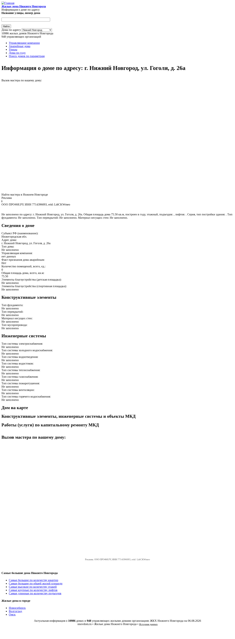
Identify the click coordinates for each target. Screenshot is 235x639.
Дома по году (17, 52)
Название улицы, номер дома (20, 13)
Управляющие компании (24, 42)
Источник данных (148, 624)
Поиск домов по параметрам (27, 56)
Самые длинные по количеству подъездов (35, 593)
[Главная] (7, 3)
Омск (12, 614)
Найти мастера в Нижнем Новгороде (24, 194)
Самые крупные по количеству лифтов (33, 590)
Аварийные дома (19, 46)
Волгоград (15, 611)
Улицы (13, 49)
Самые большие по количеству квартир (33, 580)
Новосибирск (17, 607)
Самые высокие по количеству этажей (33, 586)
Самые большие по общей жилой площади (35, 583)
